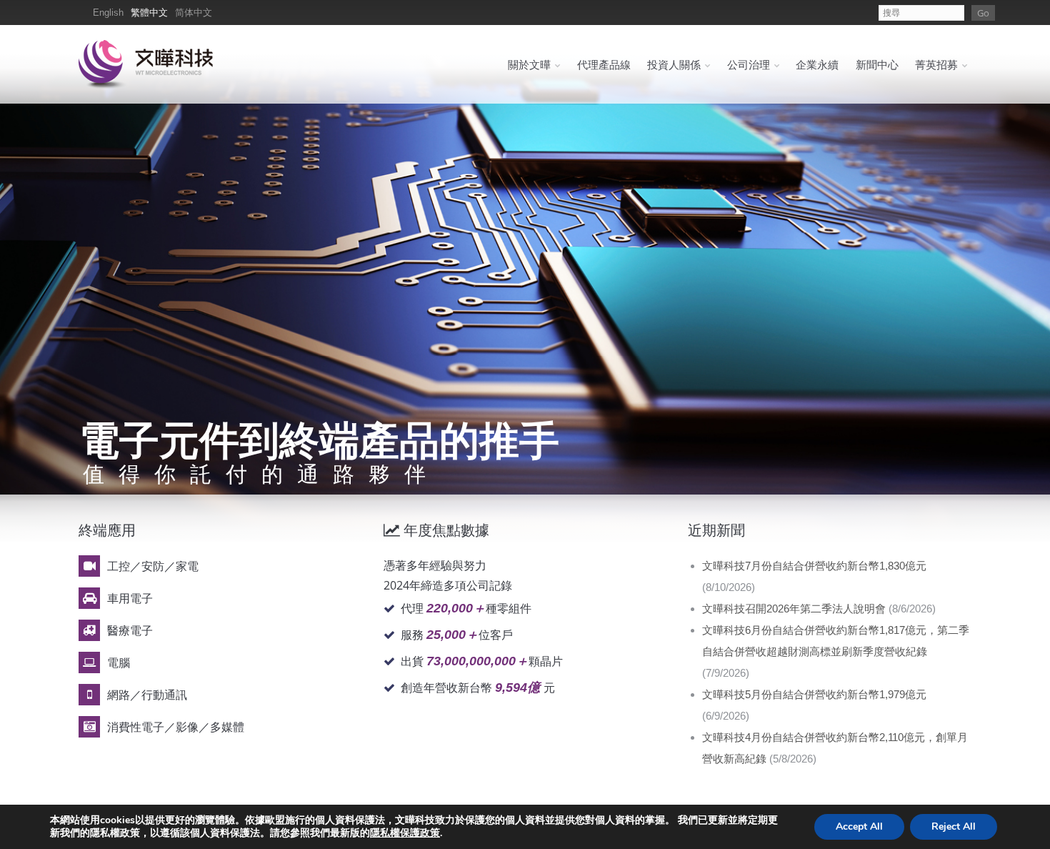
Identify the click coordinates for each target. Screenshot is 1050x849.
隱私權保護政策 (405, 833)
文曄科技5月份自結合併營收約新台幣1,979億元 (814, 694)
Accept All (859, 826)
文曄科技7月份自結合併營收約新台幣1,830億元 (814, 566)
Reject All (953, 826)
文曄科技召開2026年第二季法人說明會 (794, 608)
